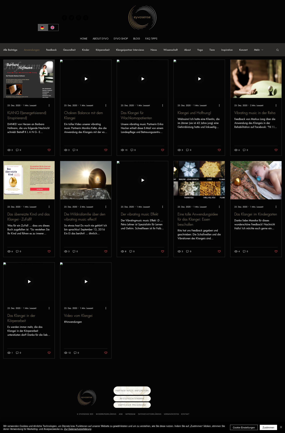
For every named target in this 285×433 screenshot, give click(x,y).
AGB (122, 414)
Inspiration (227, 49)
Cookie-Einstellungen (244, 427)
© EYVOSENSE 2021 (85, 414)
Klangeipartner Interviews (130, 49)
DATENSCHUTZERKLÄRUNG (151, 414)
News (154, 49)
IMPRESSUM (131, 414)
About (187, 49)
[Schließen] (281, 427)
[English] (53, 27)
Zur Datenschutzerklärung (77, 429)
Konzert (243, 49)
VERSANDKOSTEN (172, 414)
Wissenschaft (170, 49)
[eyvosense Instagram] (85, 17)
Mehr (257, 49)
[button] (277, 50)
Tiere (212, 49)
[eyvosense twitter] (71, 17)
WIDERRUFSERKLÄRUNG (107, 414)
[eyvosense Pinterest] (78, 17)
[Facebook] (64, 17)
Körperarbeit (103, 49)
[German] (43, 27)
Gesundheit (69, 49)
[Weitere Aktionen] (50, 105)
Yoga (200, 49)
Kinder (85, 49)
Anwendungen (32, 49)
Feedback (51, 49)
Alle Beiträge (10, 49)
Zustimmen (268, 427)
